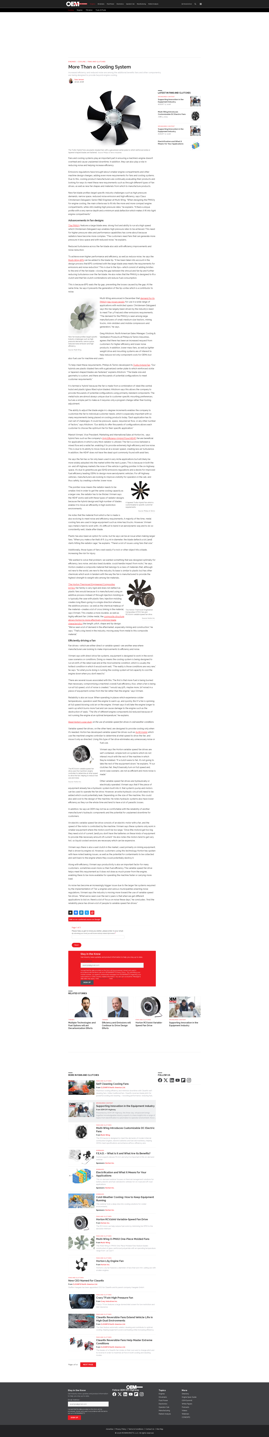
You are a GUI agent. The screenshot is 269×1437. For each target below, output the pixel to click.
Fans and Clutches (96, 62)
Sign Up (87, 982)
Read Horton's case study (80, 722)
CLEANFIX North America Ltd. (113, 1087)
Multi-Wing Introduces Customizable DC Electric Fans (172, 113)
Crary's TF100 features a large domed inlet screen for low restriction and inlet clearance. (125, 1305)
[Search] (195, 4)
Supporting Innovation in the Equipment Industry (170, 100)
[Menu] (201, 4)
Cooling (82, 62)
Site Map (159, 1429)
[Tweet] (87, 913)
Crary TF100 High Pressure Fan (114, 1297)
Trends (71, 1019)
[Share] (76, 913)
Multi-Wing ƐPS (76, 260)
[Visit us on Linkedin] (172, 1080)
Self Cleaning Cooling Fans (112, 1083)
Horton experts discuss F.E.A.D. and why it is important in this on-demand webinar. (125, 1158)
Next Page (88, 1365)
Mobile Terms (104, 978)
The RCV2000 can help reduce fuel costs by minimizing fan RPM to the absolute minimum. (124, 1227)
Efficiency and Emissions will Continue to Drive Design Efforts (116, 1025)
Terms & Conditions (135, 1429)
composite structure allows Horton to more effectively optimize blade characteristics (96, 620)
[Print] (70, 913)
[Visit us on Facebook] (160, 1080)
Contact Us (150, 1429)
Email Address (87, 961)
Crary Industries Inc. (109, 1301)
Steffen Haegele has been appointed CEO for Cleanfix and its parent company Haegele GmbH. (106, 1287)
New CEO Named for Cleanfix (86, 1280)
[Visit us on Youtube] (177, 1080)
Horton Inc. (109, 1163)
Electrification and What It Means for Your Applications (170, 142)
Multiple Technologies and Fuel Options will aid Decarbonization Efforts (82, 1025)
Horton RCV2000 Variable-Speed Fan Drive (149, 1024)
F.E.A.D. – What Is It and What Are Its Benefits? (123, 1153)
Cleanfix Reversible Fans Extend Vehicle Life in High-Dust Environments (124, 1319)
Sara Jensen (79, 80)
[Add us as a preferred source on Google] (92, 913)
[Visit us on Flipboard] (183, 1080)
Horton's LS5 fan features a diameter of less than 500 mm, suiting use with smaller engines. (126, 1269)
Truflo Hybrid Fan (141, 365)
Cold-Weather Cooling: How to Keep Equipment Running (125, 1199)
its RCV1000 (141, 732)
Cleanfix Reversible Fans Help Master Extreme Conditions (124, 1342)
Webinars (100, 1150)
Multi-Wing (105, 1135)
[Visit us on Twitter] (166, 1080)
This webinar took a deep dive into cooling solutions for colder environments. (121, 1205)
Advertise (109, 1429)
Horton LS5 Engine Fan (110, 1260)
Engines (72, 62)
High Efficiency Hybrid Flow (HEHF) (119, 438)
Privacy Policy (117, 978)
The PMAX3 (74, 225)
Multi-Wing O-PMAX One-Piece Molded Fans (122, 1238)
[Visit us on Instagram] (189, 1080)
